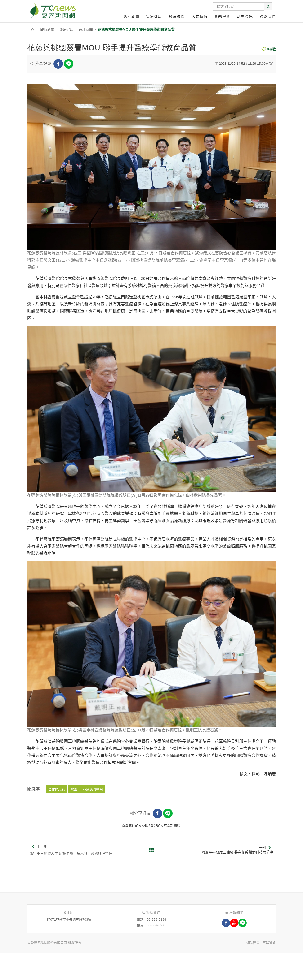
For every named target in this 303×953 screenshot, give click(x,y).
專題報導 (222, 16)
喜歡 (271, 49)
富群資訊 (269, 943)
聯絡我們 (268, 16)
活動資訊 (245, 16)
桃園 (74, 789)
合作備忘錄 (56, 789)
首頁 (30, 29)
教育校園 (177, 16)
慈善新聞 (131, 16)
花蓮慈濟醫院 (93, 789)
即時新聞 (47, 29)
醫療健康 (154, 16)
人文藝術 (200, 16)
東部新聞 (86, 29)
